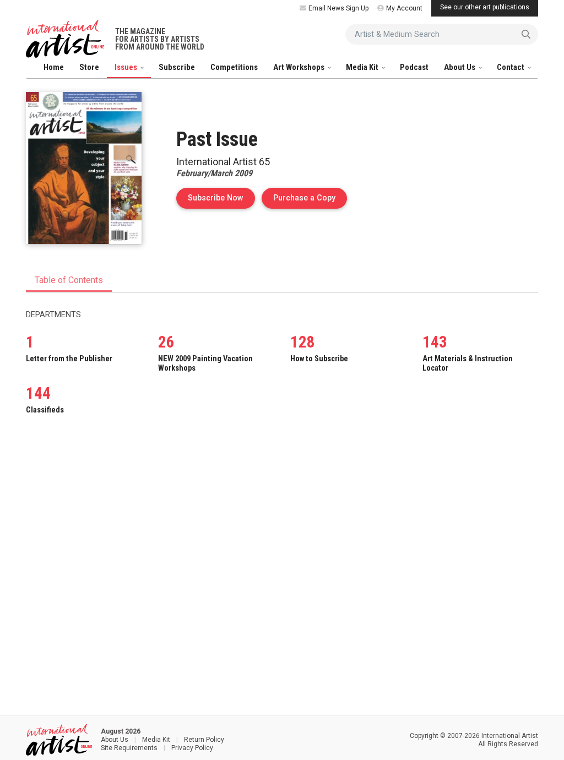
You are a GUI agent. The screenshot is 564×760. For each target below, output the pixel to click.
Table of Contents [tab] (69, 280)
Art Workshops (299, 67)
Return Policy (204, 739)
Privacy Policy (192, 748)
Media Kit (363, 67)
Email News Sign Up (338, 8)
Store (89, 67)
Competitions (234, 67)
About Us (460, 67)
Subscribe (177, 67)
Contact (511, 67)
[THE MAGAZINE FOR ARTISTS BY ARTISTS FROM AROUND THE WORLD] (65, 39)
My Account (404, 8)
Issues (127, 67)
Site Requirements (129, 748)
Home (54, 67)
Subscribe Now (215, 198)
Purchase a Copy (310, 198)
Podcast (414, 67)
